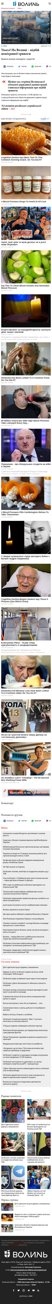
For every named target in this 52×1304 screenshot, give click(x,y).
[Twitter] (18, 1290)
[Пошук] (49, 3)
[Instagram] (23, 1290)
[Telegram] (28, 1290)
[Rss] (38, 1290)
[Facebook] (13, 1290)
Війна (20, 8)
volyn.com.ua (19, 1243)
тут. (13, 109)
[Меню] (2, 4)
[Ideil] (26, 1296)
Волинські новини (8, 8)
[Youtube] (33, 1290)
